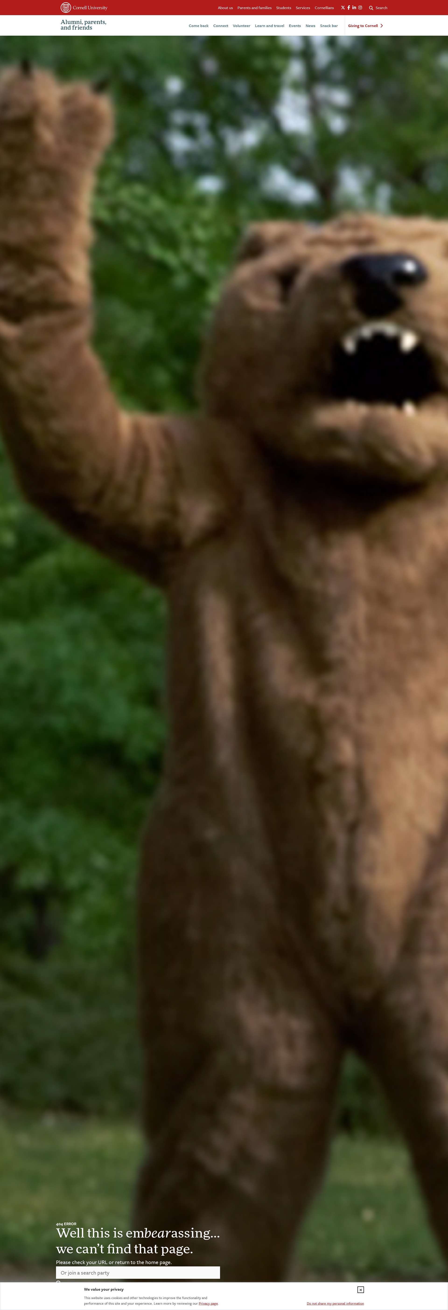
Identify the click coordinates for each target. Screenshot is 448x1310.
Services (303, 7)
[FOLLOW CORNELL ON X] (343, 8)
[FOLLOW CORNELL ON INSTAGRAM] (360, 8)
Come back (199, 25)
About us (225, 7)
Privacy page (208, 1303)
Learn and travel (269, 25)
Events (295, 25)
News (310, 25)
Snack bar (329, 25)
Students (283, 7)
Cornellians (324, 7)
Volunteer (241, 25)
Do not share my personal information (335, 1303)
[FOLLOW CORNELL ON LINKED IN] (354, 8)
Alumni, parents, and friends (83, 25)
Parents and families (255, 7)
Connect (220, 25)
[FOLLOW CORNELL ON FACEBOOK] (348, 8)
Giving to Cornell (363, 25)
